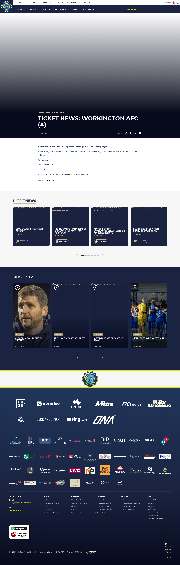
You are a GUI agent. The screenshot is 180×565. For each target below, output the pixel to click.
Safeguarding (153, 509)
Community (50, 500)
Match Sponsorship (104, 503)
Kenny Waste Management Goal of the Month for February (70, 231)
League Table (76, 512)
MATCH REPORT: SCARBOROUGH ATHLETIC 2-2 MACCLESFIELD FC (109, 231)
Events (48, 506)
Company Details (52, 503)
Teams (33, 9)
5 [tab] (95, 255)
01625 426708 (130, 9)
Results (74, 509)
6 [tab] (98, 255)
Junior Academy (129, 506)
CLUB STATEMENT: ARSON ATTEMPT (29, 230)
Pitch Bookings (103, 506)
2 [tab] (85, 255)
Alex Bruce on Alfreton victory (29, 339)
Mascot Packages (103, 500)
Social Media (153, 515)
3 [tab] (88, 255)
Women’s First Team (79, 503)
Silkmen (59, 2)
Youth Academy (129, 500)
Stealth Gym (85, 2)
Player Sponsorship (104, 509)
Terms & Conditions (155, 518)
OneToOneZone (129, 509)
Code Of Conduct (154, 500)
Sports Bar (71, 2)
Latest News (46, 2)
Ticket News (58, 113)
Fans (74, 9)
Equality (151, 503)
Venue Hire (101, 512)
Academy (46, 9)
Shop (33, 2)
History (48, 509)
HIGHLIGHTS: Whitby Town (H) (148, 338)
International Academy (131, 503)
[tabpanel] (31, 226)
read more (24, 241)
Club (19, 9)
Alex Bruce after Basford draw (108, 339)
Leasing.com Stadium (54, 512)
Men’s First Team (77, 500)
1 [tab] (82, 255)
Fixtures (74, 506)
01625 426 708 (15, 510)
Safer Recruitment (155, 512)
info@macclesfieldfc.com (20, 503)
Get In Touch (89, 9)
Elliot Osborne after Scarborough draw (146, 230)
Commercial (60, 9)
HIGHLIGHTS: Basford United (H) (70, 339)
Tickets (20, 2)
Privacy (151, 506)
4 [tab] (92, 255)
